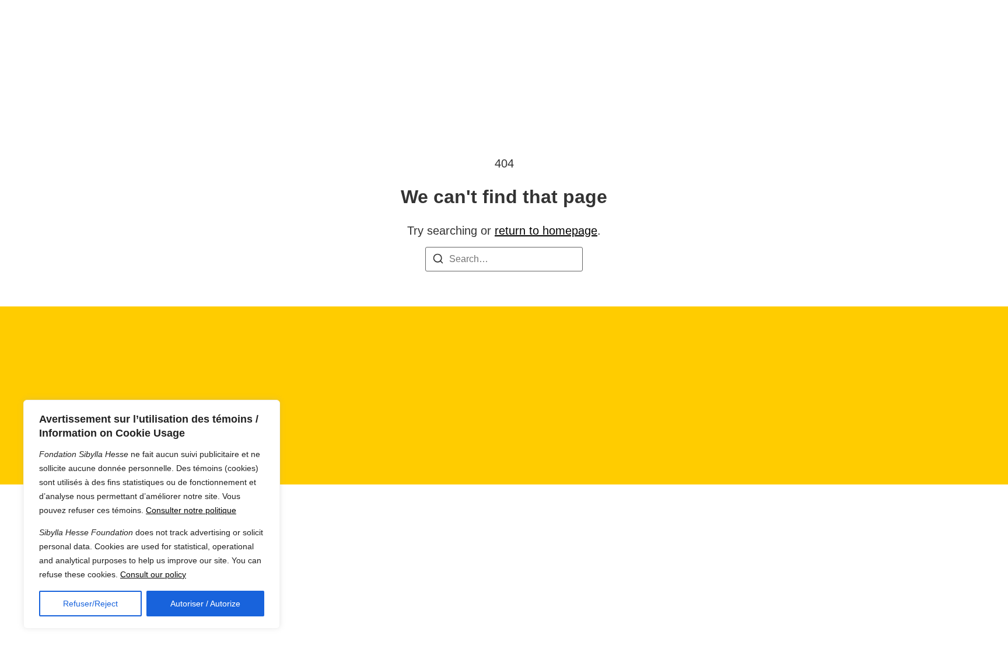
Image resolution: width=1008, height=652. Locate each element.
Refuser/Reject (90, 603)
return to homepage (546, 230)
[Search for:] (504, 259)
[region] (151, 514)
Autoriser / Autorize (205, 603)
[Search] (438, 260)
